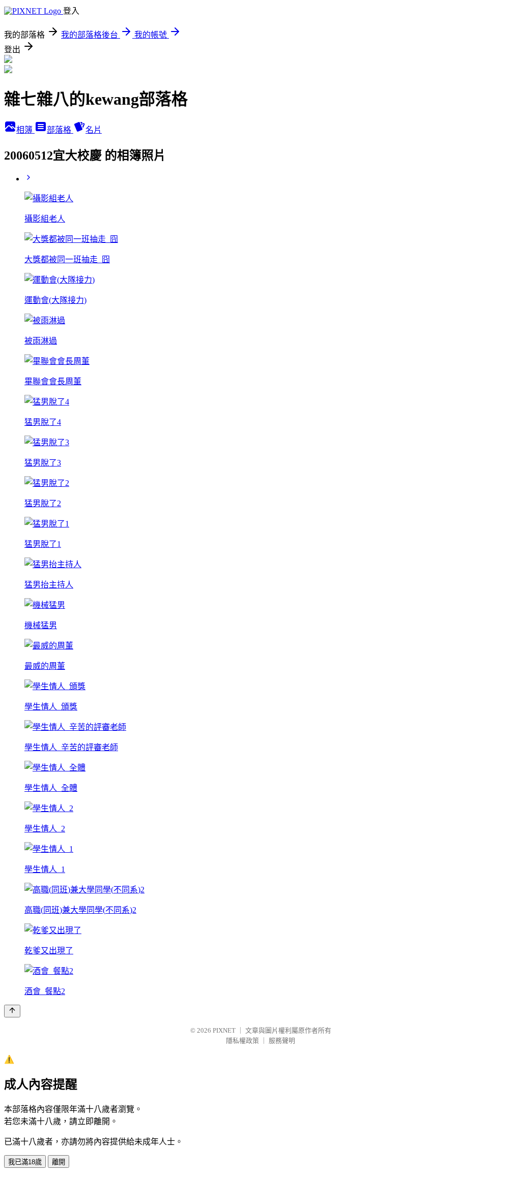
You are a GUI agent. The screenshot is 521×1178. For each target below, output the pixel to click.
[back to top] (12, 1011)
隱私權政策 (242, 1040)
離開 (58, 1162)
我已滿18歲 (25, 1162)
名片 (93, 130)
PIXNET (224, 1030)
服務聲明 (282, 1040)
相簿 (25, 130)
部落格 (60, 130)
